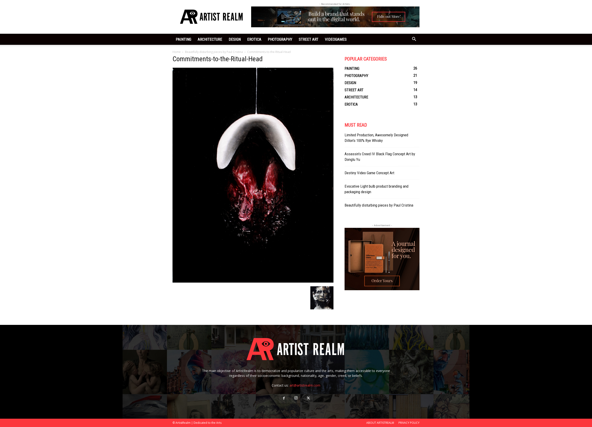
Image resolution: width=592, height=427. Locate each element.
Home (177, 52)
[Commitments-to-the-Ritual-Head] (253, 281)
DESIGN (235, 39)
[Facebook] (283, 398)
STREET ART (308, 39)
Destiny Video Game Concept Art (369, 173)
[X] (308, 398)
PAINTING (183, 39)
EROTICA (254, 39)
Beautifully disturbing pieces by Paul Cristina (214, 52)
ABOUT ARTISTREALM (380, 423)
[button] (413, 39)
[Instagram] (296, 398)
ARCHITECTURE (210, 39)
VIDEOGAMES (336, 39)
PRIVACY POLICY (408, 423)
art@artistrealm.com (305, 385)
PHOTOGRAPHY (280, 39)
